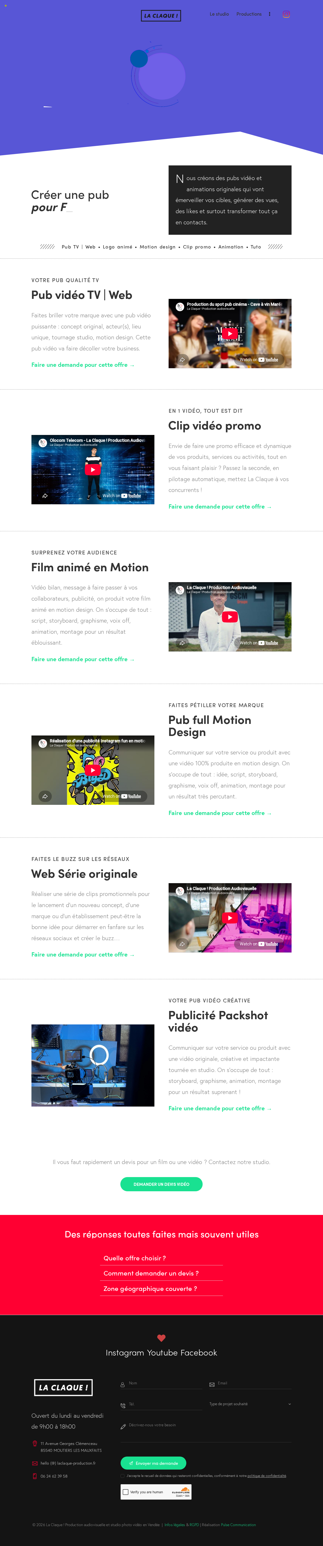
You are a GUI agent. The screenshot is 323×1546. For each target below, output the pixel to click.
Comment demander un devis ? (151, 1272)
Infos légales (175, 1524)
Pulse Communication (238, 1524)
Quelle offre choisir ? (135, 1257)
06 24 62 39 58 (54, 1476)
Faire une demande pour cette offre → (83, 364)
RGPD (194, 1524)
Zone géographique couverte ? (150, 1288)
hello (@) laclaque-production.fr (68, 1463)
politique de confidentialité (267, 1476)
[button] (161, 1258)
